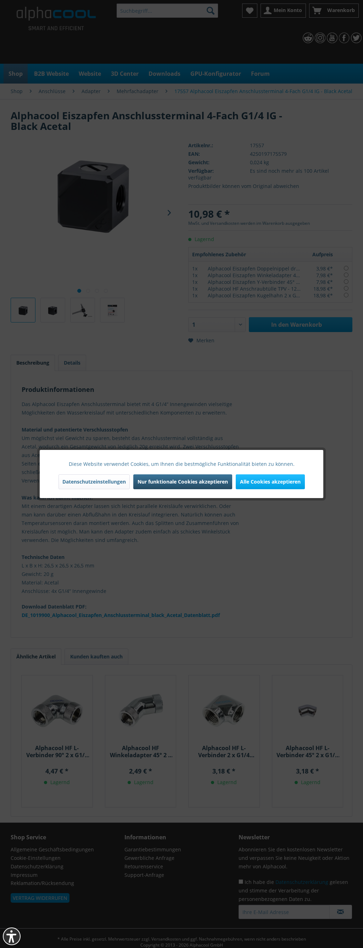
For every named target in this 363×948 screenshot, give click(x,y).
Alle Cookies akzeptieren (270, 481)
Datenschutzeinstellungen (94, 481)
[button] (12, 936)
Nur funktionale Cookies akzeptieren (183, 481)
